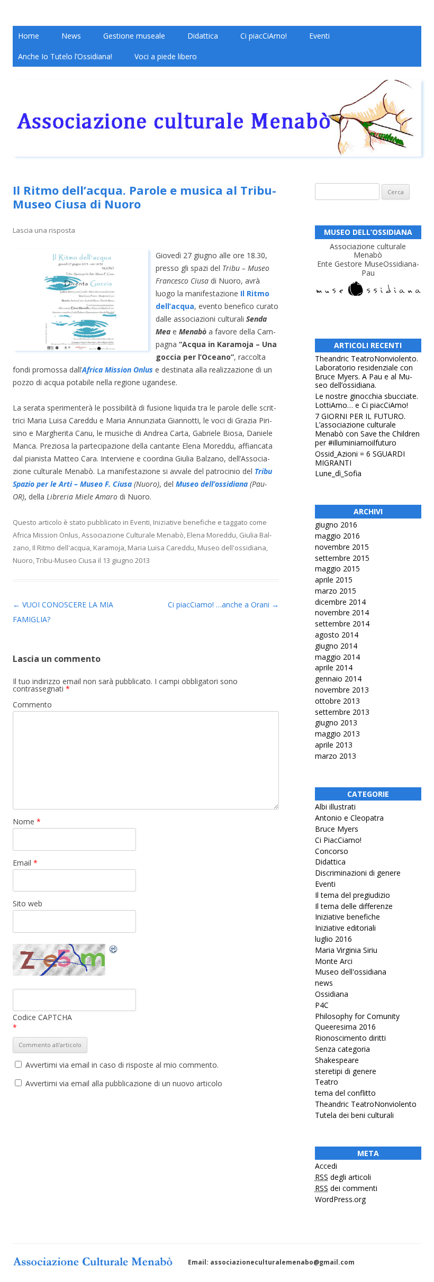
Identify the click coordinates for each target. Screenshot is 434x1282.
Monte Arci (333, 961)
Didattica (202, 36)
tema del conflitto (345, 1093)
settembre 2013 (342, 712)
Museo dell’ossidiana (212, 484)
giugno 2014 (336, 646)
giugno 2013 (336, 722)
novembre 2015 (342, 547)
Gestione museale (134, 36)
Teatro (326, 1082)
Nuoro (23, 560)
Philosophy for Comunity (357, 1016)
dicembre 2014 (340, 602)
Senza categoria (342, 1049)
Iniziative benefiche (184, 522)
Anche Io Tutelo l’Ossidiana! (65, 56)
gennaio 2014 (338, 679)
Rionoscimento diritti (350, 1038)
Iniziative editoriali (345, 928)
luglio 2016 (333, 939)
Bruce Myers (336, 829)
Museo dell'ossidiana (231, 547)
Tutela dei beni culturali (354, 1115)
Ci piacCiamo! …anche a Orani (223, 604)
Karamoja (108, 547)
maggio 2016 (337, 536)
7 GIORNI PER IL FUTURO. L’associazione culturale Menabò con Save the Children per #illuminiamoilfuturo (367, 429)
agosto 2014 (336, 635)
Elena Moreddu (211, 535)
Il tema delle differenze (354, 906)
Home (28, 36)
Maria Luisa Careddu (161, 547)
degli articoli (343, 1177)
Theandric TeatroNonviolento (366, 1104)
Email (25, 863)
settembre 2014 (342, 624)
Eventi (319, 36)
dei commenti (346, 1188)
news (324, 983)
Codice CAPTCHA (42, 1017)
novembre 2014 (342, 612)
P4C (322, 1005)
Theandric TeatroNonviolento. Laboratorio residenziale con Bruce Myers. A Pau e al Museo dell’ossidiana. (366, 371)
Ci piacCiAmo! (263, 36)
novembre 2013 (342, 690)
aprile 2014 (333, 667)
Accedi (326, 1166)
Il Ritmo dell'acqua (61, 547)
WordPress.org (340, 1199)
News (71, 36)
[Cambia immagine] (114, 950)
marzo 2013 (335, 756)
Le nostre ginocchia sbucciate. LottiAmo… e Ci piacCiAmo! (366, 400)
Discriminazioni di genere (358, 873)
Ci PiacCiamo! (338, 840)
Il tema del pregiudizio (352, 895)
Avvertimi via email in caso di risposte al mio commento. (122, 1065)
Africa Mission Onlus (45, 535)
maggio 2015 (337, 568)
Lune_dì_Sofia (338, 473)
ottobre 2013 (337, 701)
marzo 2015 (335, 591)
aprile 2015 (333, 580)
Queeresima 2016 (345, 1027)
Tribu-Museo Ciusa (66, 560)
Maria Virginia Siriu (346, 950)
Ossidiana (331, 994)
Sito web (27, 903)
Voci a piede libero (165, 56)
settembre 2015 (342, 558)
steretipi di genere (345, 1071)
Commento (32, 704)
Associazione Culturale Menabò (133, 535)
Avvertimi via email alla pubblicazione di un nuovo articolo (123, 1083)
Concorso (331, 851)
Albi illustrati (335, 807)
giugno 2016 (336, 525)
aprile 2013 (333, 745)
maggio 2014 (337, 657)
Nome (27, 821)
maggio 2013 (337, 734)
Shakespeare (337, 1060)
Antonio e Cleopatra (349, 818)
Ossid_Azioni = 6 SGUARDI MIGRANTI (360, 458)
